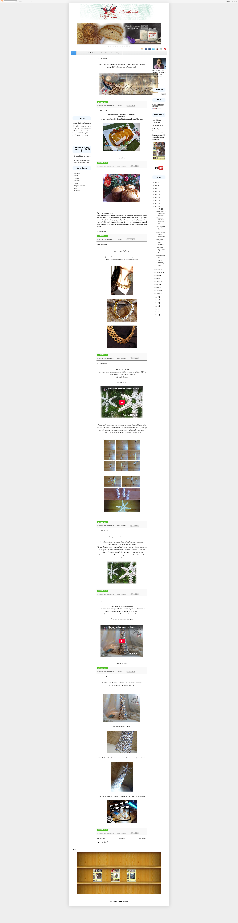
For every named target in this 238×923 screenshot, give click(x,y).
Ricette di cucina (92, 53)
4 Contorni (76, 180)
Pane (75, 188)
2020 (156, 200)
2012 (156, 312)
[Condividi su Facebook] (133, 106)
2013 (156, 309)
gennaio (158, 293)
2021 (156, 197)
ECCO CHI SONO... (156, 83)
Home (74, 53)
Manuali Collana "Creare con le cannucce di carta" (157, 122)
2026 (156, 182)
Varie (112, 53)
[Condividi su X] (131, 106)
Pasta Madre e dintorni (103, 53)
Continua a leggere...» (102, 231)
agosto (158, 275)
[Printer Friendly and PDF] (102, 103)
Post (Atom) (105, 842)
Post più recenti (101, 838)
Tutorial (77, 135)
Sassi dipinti (79, 133)
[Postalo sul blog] (129, 106)
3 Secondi (76, 178)
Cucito (78, 128)
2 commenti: (120, 105)
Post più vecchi (142, 838)
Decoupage (83, 128)
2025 (156, 185)
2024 (156, 188)
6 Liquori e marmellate (79, 186)
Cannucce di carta (82, 53)
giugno (158, 281)
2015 (156, 303)
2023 (156, 191)
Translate (158, 109)
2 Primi (76, 175)
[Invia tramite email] (127, 106)
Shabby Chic (85, 133)
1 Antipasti (77, 173)
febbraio (158, 290)
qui (124, 158)
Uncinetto (83, 135)
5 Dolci (76, 183)
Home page (122, 838)
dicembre (158, 209)
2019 (156, 203)
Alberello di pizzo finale (104, 602)
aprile (158, 287)
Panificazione (77, 191)
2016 (156, 300)
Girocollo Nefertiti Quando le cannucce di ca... (160, 234)
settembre (159, 272)
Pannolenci (78, 131)
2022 (156, 194)
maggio (158, 284)
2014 (156, 306)
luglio (157, 278)
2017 (156, 297)
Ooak (74, 131)
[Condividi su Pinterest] (134, 106)
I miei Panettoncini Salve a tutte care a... (160, 228)
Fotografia (118, 53)
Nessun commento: (121, 166)
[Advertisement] (82, 86)
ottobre (158, 269)
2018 (156, 206)
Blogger (126, 901)
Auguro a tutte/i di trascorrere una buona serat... (160, 213)
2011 (156, 315)
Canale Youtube (78, 123)
